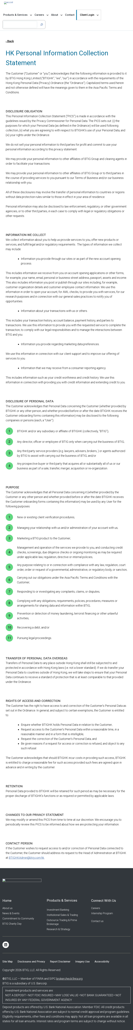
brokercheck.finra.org (69, 978)
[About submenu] (61, 15)
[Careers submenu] (47, 15)
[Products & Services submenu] (31, 15)
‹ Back (10, 41)
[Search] (42, 24)
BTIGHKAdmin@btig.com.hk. (26, 857)
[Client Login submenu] (98, 15)
